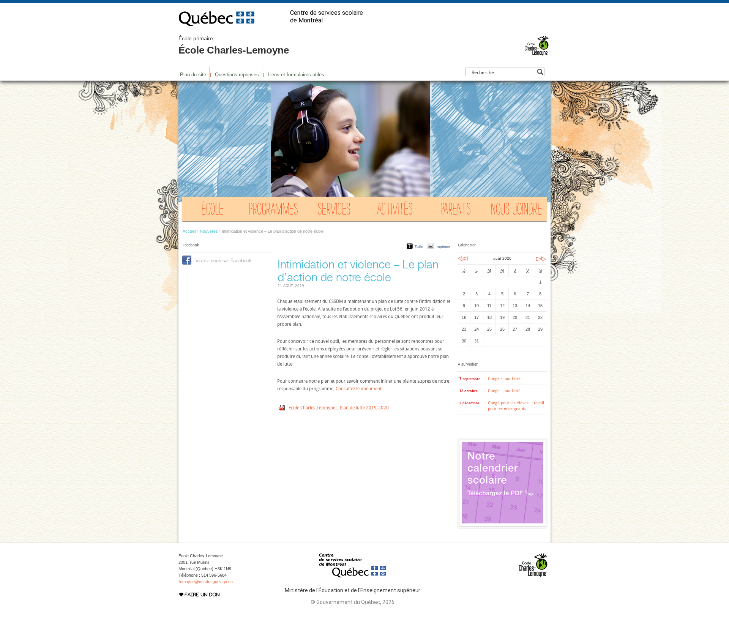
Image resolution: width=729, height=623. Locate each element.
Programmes (273, 210)
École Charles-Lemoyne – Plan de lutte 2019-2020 (339, 407)
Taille (419, 246)
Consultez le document (359, 388)
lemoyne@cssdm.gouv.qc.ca (206, 581)
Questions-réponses (237, 74)
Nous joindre (516, 210)
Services (334, 210)
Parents (455, 210)
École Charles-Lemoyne (233, 45)
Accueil (189, 231)
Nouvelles (209, 231)
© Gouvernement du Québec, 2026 (352, 602)
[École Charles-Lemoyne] (537, 52)
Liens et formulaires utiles (296, 74)
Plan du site (193, 74)
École (213, 210)
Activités (395, 210)
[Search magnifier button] (540, 72)
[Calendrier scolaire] (503, 526)
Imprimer (443, 246)
